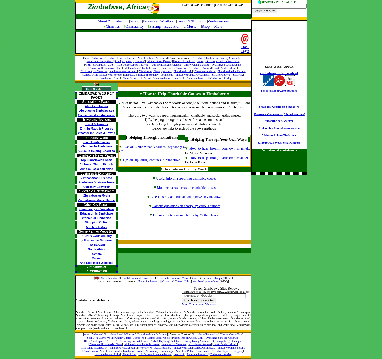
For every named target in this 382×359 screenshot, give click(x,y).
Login (245, 51)
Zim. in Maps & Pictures (96, 128)
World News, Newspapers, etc (155, 71)
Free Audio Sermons (98, 240)
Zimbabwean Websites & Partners (279, 142)
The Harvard (96, 244)
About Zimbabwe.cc (197, 78)
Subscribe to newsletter (279, 120)
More (218, 26)
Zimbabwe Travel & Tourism (120, 58)
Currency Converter (96, 186)
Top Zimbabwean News (96, 160)
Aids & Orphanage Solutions (166, 64)
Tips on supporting (151, 160)
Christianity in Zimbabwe (94, 71)
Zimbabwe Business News (97, 182)
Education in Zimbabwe (174, 68)
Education (172, 26)
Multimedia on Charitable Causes (141, 68)
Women (176, 278)
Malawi (96, 258)
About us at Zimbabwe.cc (96, 110)
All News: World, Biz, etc (96, 164)
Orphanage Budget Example (226, 64)
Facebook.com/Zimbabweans (279, 90)
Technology (167, 74)
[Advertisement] (158, 42)
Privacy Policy (183, 281)
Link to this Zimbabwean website (279, 128)
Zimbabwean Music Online (96, 200)
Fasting (155, 26)
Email (245, 47)
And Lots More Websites (96, 262)
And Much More (96, 227)
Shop (206, 26)
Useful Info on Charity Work (188, 61)
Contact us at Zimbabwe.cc (96, 115)
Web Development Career (206, 281)
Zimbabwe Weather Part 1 (123, 71)
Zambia (97, 254)
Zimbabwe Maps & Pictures (152, 58)
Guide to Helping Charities (96, 151)
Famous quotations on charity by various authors (186, 206)
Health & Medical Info (225, 68)
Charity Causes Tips (231, 58)
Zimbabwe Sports (221, 74)
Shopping (238, 74)
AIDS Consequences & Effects (132, 64)
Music (192, 26)
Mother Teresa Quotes (159, 61)
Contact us (167, 281)
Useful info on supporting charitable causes (186, 178)
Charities (113, 26)
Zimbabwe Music (183, 71)
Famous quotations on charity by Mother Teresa (186, 215)
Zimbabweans (218, 21)
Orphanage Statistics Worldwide (222, 61)
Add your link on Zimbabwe (279, 135)
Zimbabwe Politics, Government (192, 74)
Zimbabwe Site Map (220, 78)
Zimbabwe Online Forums (231, 71)
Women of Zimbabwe (96, 218)
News (134, 21)
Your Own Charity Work (100, 61)
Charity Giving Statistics (196, 64)
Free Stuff (179, 78)
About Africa (129, 78)
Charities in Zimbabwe (96, 146)
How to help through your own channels (219, 148)
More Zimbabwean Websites (199, 304)
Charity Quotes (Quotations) (130, 61)
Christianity (134, 26)
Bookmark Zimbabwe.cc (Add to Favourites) (279, 114)
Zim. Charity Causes (96, 142)
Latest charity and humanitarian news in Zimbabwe (186, 197)
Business (150, 21)
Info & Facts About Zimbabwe (155, 78)
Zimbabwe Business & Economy (141, 74)
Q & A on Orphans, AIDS (99, 64)
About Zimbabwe (110, 21)
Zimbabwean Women (200, 68)
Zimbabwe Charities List (205, 58)
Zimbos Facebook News (96, 169)
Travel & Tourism (190, 21)
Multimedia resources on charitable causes (186, 188)
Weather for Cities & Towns (96, 133)
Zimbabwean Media (204, 71)
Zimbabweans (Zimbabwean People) (102, 74)
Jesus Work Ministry (98, 236)
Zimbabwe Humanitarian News (105, 68)
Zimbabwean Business (96, 178)
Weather (166, 21)
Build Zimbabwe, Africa (107, 78)
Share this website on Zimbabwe (279, 106)
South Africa (96, 249)
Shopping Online (96, 222)
